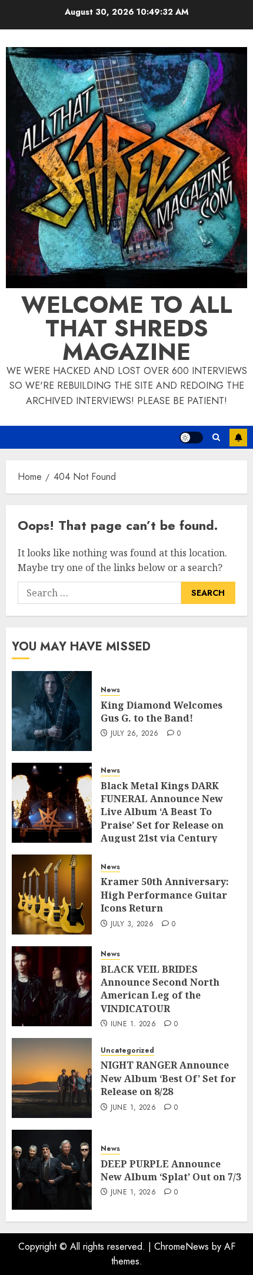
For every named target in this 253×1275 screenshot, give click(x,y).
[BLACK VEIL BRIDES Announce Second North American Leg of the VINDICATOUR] (52, 986)
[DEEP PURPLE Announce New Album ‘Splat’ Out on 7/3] (52, 1170)
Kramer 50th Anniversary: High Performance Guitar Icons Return (165, 894)
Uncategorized (127, 1051)
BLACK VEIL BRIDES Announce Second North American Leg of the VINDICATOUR (160, 989)
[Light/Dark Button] (191, 437)
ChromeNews (181, 1246)
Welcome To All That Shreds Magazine (126, 328)
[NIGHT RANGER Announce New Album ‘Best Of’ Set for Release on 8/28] (52, 1078)
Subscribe (238, 437)
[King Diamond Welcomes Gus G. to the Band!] (52, 711)
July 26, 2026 (135, 734)
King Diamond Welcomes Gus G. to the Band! (161, 712)
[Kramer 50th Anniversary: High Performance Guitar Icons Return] (52, 894)
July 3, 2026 (132, 924)
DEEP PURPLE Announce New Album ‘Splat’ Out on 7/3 (171, 1170)
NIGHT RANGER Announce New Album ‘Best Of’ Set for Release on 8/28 (168, 1078)
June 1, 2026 (133, 1024)
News (110, 690)
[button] (216, 437)
